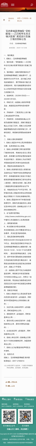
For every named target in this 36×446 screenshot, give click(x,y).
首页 (18, 18)
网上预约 (7, 399)
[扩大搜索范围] (31, 5)
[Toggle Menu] (12, 5)
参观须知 (19, 399)
